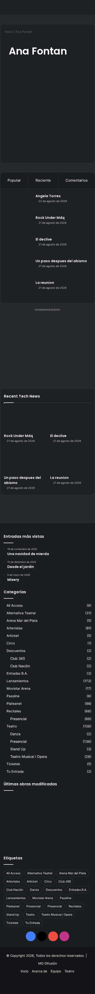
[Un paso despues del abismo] (18, 268)
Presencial (18, 719)
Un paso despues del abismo (61, 261)
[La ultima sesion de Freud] (18, 821)
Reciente (43, 180)
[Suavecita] (18, 838)
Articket (13, 636)
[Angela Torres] (18, 203)
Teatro (12, 726)
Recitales (14, 711)
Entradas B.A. (17, 673)
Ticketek (13, 764)
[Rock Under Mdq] (18, 224)
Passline (13, 696)
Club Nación (20, 666)
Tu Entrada (15, 771)
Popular (14, 180)
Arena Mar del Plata (22, 620)
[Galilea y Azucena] (77, 821)
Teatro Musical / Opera (28, 756)
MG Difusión (47, 963)
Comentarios (77, 180)
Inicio (8, 32)
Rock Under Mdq (50, 217)
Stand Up (18, 749)
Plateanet (14, 704)
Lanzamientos (17, 681)
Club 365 (17, 658)
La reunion (45, 282)
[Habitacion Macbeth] (48, 821)
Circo (11, 643)
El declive (44, 239)
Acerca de (39, 971)
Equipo (56, 971)
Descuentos (16, 651)
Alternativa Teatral (21, 613)
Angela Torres (48, 196)
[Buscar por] (88, 8)
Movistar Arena (18, 688)
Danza (15, 734)
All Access (15, 605)
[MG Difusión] (23, 7)
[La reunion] (18, 289)
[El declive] (18, 246)
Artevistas (14, 628)
